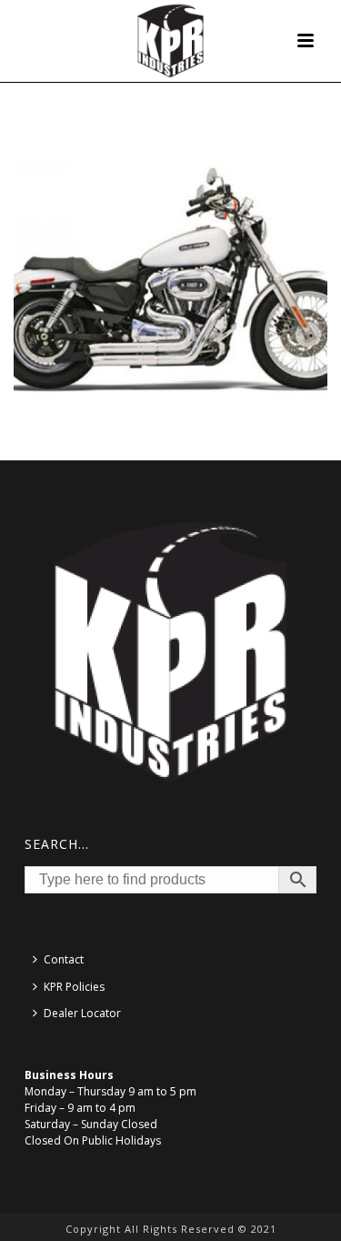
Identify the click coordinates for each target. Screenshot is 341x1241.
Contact (64, 959)
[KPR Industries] (170, 41)
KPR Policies (74, 986)
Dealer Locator (82, 1013)
